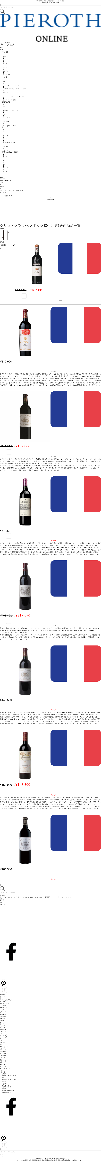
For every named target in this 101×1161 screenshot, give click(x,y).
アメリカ (2, 1027)
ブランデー (3, 1005)
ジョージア (3, 1059)
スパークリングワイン (6, 1000)
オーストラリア (4, 1035)
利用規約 (4, 1081)
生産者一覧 (3, 1016)
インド (2, 1033)
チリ (1, 1044)
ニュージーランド (5, 1046)
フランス (2, 1022)
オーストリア (3, 1037)
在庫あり (61, 300)
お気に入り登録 (24, 296)
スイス (2, 1038)
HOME (2, 182)
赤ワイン (2, 996)
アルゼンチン (3, 1029)
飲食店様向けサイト (7, 1092)
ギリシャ (2, 1062)
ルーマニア (3, 1051)
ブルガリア (3, 1055)
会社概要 (4, 1074)
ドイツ (2, 1024)
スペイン (2, 1040)
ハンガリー (3, 1048)
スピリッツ (3, 1011)
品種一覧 (2, 1018)
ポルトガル (3, 1050)
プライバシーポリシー (8, 1090)
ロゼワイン (3, 1001)
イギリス (2, 1057)
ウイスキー (3, 1009)
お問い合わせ (5, 1085)
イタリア (2, 1025)
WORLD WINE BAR (5, 180)
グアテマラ (3, 1061)
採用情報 (4, 1088)
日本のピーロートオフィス (9, 1075)
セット (2, 1013)
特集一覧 (2, 1072)
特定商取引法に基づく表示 (9, 1079)
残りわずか (53, 540)
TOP (1, 48)
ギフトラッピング (5, 1068)
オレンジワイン (4, 1003)
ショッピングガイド (7, 1083)
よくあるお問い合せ (7, 1087)
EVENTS (2, 179)
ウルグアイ (3, 1031)
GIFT (1, 177)
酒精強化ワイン (4, 1007)
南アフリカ (3, 1053)
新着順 (3, 245)
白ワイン (2, 998)
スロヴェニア (3, 1042)
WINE (1, 49)
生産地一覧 (3, 1014)
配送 (3, 1077)
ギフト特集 (3, 1066)
